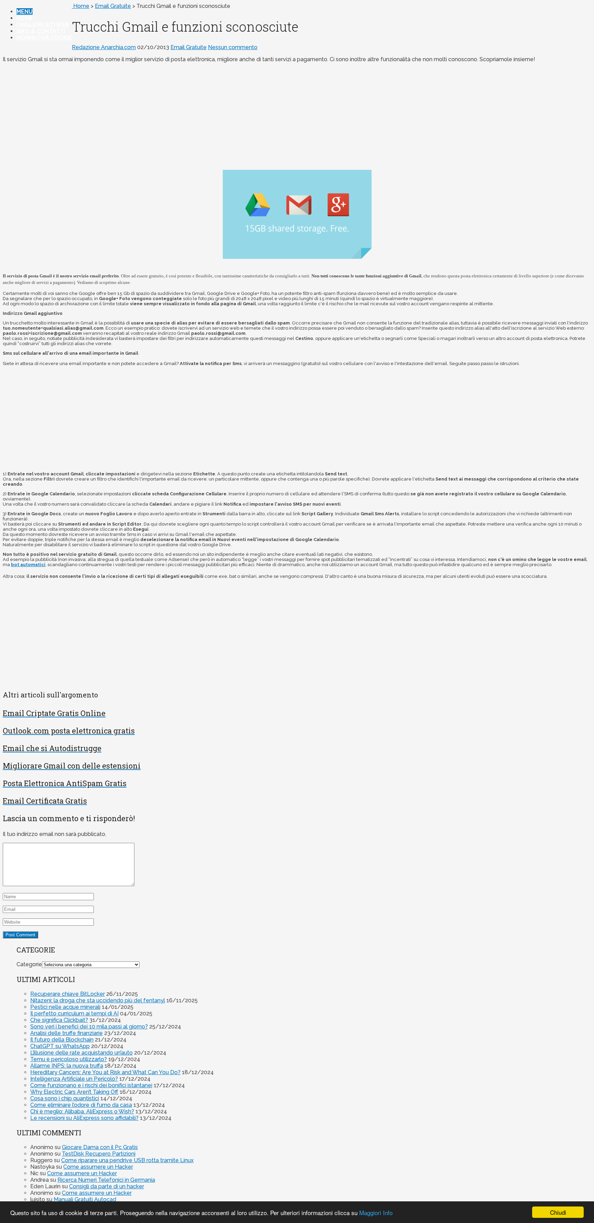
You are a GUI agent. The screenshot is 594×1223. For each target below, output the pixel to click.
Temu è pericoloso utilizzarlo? (68, 1059)
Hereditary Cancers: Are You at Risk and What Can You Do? (105, 1072)
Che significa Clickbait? (59, 1020)
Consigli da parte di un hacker (106, 1186)
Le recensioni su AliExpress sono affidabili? (84, 1118)
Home (24, 18)
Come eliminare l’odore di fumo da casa (81, 1105)
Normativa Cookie (44, 37)
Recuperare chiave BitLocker (67, 994)
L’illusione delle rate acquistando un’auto (81, 1052)
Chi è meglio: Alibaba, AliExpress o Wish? (82, 1111)
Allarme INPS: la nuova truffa (66, 1065)
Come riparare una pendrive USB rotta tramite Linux (127, 1160)
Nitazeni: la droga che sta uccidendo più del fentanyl (97, 1000)
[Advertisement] (297, 116)
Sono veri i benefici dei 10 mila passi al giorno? (89, 1026)
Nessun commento (232, 47)
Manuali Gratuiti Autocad (85, 1199)
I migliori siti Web (42, 24)
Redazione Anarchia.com (104, 47)
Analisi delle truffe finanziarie (66, 1033)
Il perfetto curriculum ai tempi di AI (74, 1013)
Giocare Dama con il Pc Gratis (100, 1147)
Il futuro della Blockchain (62, 1039)
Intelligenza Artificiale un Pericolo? (74, 1079)
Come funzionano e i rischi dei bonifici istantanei (91, 1085)
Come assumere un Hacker (98, 1167)
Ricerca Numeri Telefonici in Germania (106, 1180)
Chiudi (558, 1212)
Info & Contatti (40, 31)
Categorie (29, 964)
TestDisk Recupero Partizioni (98, 1153)
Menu (24, 11)
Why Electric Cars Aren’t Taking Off (74, 1092)
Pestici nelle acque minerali (65, 1007)
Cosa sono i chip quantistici (64, 1098)
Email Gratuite (113, 6)
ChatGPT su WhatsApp (60, 1046)
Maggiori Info (376, 1212)
